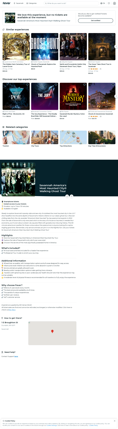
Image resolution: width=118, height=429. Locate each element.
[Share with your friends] (67, 196)
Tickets (97, 195)
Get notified (95, 20)
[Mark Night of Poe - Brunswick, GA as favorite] (27, 84)
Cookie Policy (93, 425)
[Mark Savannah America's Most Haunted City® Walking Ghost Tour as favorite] (71, 196)
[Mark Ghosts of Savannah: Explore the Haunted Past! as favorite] (56, 35)
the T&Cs (12, 310)
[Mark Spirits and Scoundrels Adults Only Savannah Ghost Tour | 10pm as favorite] (84, 35)
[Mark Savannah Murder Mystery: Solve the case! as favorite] (84, 84)
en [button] (104, 3)
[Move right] (116, 46)
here (16, 356)
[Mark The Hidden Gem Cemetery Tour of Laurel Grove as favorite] (27, 35)
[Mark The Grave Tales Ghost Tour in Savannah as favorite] (113, 35)
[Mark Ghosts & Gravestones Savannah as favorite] (113, 84)
